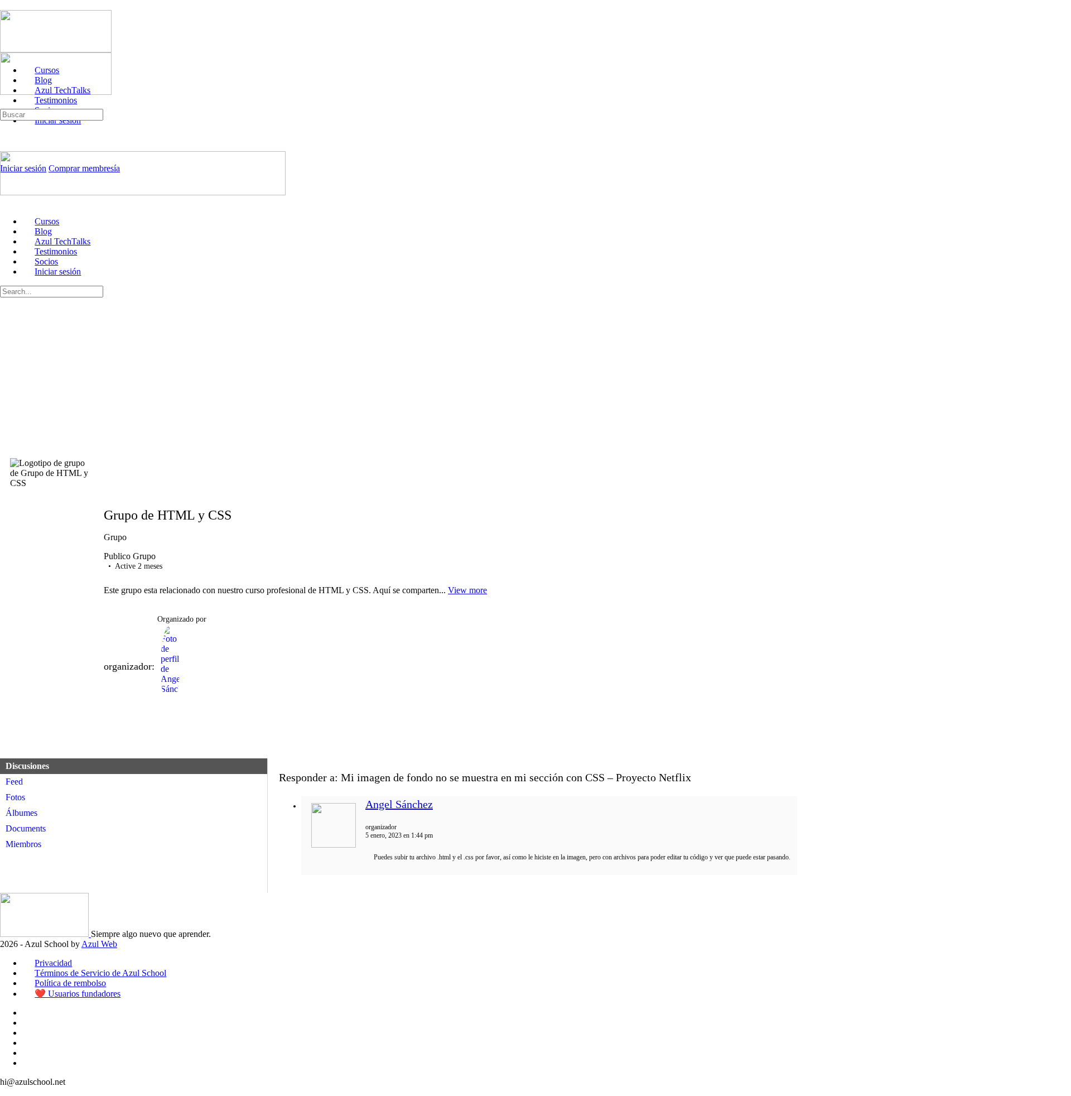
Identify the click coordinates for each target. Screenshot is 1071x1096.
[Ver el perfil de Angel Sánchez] (333, 845)
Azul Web (99, 944)
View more (467, 590)
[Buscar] (6, 103)
